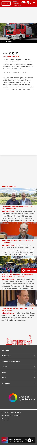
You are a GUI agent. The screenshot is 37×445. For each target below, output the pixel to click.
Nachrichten (6, 356)
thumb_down (26, 440)
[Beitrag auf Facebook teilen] (13, 53)
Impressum (5, 412)
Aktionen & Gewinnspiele (11, 361)
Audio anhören (29, 270)
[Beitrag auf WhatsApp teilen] (10, 53)
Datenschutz (15, 412)
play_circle (29, 440)
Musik (4, 378)
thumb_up (33, 440)
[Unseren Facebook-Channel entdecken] (5, 419)
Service (4, 367)
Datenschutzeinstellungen (10, 415)
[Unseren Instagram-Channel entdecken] (8, 419)
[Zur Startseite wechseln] (6, 3)
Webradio (5, 350)
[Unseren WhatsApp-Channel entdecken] (2, 419)
